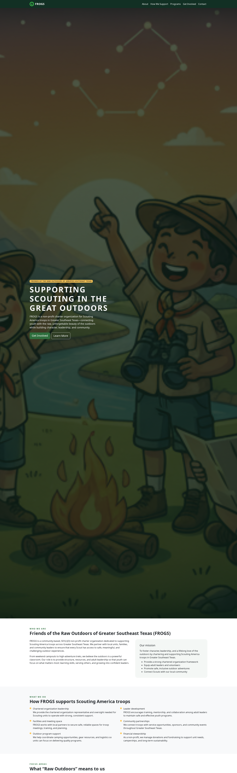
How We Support (159, 3)
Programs (175, 3)
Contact (202, 3)
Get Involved (189, 3)
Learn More (60, 336)
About (145, 3)
